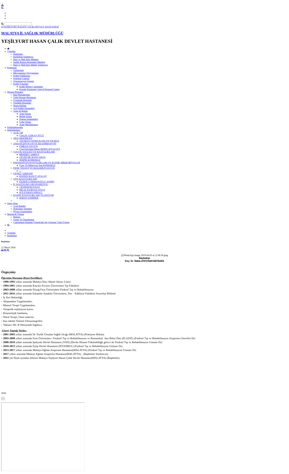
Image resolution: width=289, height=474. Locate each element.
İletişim (16, 217)
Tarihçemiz (18, 70)
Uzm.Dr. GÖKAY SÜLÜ (31, 135)
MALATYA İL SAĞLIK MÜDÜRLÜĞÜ (32, 33)
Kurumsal (12, 67)
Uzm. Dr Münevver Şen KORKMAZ (37, 165)
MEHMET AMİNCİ (29, 154)
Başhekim (18, 54)
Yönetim (11, 51)
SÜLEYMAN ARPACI (30, 192)
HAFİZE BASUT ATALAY (33, 176)
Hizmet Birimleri (15, 92)
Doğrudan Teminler (22, 209)
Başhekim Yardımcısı (23, 56)
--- (20, 171)
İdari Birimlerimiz (21, 95)
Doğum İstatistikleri (28, 119)
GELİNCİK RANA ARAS (32, 157)
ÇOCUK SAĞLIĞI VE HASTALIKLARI (34, 152)
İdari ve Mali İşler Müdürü (25, 59)
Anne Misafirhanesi (28, 124)
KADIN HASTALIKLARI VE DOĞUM (33, 195)
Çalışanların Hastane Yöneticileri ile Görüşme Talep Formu (41, 222)
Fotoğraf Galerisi (21, 78)
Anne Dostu (25, 114)
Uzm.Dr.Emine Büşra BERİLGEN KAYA (39, 149)
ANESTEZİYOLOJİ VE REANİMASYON (34, 143)
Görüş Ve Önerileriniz (23, 219)
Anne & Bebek (20, 111)
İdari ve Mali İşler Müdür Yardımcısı (30, 65)
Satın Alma (12, 203)
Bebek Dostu (25, 116)
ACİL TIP (18, 133)
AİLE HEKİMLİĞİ (22, 138)
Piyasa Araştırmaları (22, 211)
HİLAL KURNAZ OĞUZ (32, 190)
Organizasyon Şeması (23, 81)
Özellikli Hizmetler (22, 103)
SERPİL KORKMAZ (29, 160)
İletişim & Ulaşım (15, 214)
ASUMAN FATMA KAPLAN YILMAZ (39, 141)
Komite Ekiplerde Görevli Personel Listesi (39, 89)
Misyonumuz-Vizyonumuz (26, 73)
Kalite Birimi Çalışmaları (31, 86)
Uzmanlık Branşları (22, 100)
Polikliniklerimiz (15, 127)
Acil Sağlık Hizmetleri (23, 108)
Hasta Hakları (19, 105)
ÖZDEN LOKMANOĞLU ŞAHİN (36, 181)
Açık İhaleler (19, 206)
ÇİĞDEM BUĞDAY (29, 187)
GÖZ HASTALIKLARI (25, 179)
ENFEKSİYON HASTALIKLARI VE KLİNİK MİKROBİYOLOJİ (46, 162)
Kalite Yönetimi (20, 84)
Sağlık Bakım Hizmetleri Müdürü (29, 62)
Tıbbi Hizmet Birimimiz (24, 97)
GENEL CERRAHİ (23, 173)
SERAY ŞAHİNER (28, 198)
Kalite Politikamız (21, 76)
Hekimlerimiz (13, 130)
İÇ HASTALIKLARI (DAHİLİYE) (30, 184)
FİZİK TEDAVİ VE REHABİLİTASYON (34, 168)
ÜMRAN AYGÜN (28, 146)
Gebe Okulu (25, 122)
